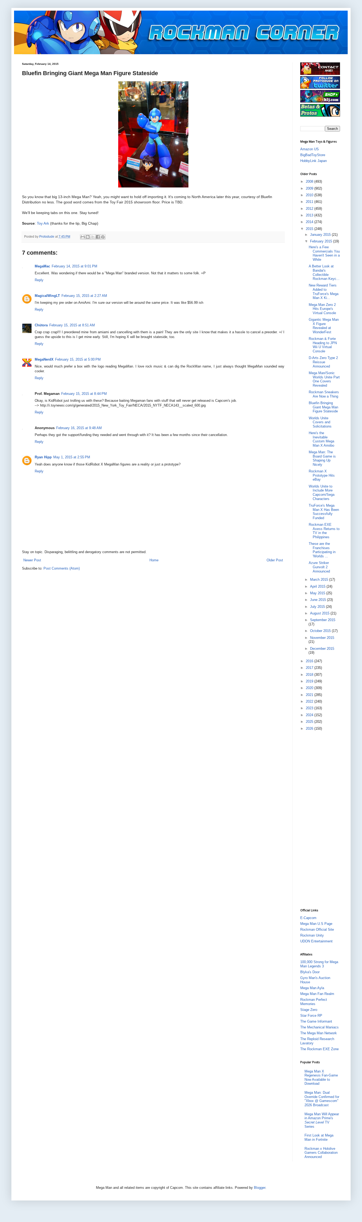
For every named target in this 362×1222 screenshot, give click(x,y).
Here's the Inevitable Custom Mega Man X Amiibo (321, 439)
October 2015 (321, 631)
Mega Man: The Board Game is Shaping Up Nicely (322, 458)
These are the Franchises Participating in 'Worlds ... (322, 550)
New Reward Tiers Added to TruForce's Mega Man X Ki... (323, 291)
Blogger (259, 1188)
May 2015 (318, 593)
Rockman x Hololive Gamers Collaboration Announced (321, 1153)
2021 (310, 695)
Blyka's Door (310, 972)
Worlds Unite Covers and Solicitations (320, 422)
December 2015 (322, 649)
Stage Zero (308, 1010)
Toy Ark (43, 223)
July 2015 (318, 607)
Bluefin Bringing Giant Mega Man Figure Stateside (323, 407)
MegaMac (42, 266)
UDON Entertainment (316, 941)
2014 (310, 222)
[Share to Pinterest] (102, 237)
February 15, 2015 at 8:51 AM (72, 325)
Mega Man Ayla (312, 988)
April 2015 (318, 586)
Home (153, 560)
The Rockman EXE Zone (319, 1049)
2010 (310, 195)
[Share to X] (92, 237)
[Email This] (82, 237)
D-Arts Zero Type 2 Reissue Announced (323, 362)
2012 (310, 209)
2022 (310, 701)
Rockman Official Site (317, 930)
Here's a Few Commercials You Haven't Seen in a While (324, 253)
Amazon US (309, 149)
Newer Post (32, 560)
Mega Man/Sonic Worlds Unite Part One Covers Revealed (324, 379)
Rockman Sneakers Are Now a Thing (324, 394)
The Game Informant (316, 1021)
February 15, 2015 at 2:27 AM (84, 296)
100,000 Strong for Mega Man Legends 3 (319, 964)
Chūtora (41, 325)
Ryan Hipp (43, 457)
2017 (310, 668)
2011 (310, 202)
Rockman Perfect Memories (313, 1002)
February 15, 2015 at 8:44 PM (84, 394)
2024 (310, 715)
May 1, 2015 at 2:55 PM (71, 457)
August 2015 (320, 613)
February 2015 (321, 241)
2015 (310, 229)
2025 (310, 722)
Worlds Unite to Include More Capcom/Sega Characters (321, 492)
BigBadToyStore (312, 155)
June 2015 (318, 600)
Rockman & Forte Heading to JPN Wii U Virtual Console (323, 345)
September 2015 (322, 620)
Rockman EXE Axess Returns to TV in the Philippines (324, 531)
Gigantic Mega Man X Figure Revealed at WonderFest (324, 326)
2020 (310, 688)
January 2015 (321, 235)
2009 (310, 188)
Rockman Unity (312, 935)
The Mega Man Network (318, 1033)
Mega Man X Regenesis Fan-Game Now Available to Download (321, 1077)
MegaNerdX (44, 359)
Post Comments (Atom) (61, 568)
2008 (310, 181)
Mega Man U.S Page (316, 924)
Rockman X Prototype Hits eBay (322, 475)
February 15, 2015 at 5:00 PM (78, 359)
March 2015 (319, 580)
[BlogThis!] (87, 237)
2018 (310, 675)
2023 (310, 708)
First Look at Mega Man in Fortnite (318, 1137)
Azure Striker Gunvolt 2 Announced (319, 567)
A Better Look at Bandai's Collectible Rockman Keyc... (324, 272)
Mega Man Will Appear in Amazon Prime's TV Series (321, 1120)
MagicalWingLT (47, 296)
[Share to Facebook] (97, 237)
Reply (39, 280)
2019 (310, 681)
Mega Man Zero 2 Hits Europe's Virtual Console (322, 309)
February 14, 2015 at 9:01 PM (74, 266)
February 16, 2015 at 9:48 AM (79, 428)
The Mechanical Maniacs (319, 1027)
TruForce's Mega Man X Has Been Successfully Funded (324, 511)
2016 (310, 661)
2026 (310, 728)
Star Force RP (311, 1016)
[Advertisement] (321, 819)
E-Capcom (308, 918)
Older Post (275, 560)
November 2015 (322, 638)
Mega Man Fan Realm (317, 994)
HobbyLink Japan (313, 161)
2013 (310, 215)
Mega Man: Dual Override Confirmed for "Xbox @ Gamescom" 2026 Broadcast (321, 1099)
